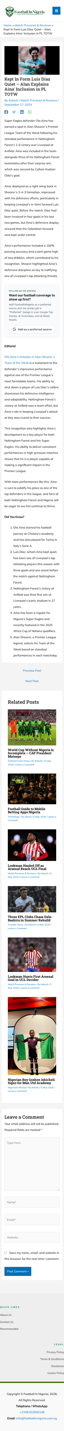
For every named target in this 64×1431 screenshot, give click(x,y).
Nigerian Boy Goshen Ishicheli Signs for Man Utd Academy (31, 1081)
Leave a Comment (24, 764)
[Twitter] (14, 112)
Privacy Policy (55, 1352)
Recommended (9, 1328)
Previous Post (32, 670)
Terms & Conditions (52, 1359)
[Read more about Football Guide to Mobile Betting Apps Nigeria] (32, 788)
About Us (6, 1315)
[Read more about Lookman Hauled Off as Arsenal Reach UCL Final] (32, 845)
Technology (14, 816)
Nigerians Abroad (17, 1087)
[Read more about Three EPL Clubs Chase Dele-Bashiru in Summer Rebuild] (32, 899)
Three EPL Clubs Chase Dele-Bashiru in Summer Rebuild (30, 918)
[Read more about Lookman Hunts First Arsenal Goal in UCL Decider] (32, 954)
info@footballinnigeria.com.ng (36, 1418)
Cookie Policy (55, 1373)
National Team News (19, 760)
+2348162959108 (32, 1412)
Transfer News (15, 924)
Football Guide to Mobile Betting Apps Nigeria (26, 810)
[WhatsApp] (29, 112)
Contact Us (6, 1322)
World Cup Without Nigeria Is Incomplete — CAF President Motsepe (31, 753)
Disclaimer (57, 1366)
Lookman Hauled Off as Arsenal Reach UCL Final (27, 867)
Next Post (32, 681)
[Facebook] (6, 112)
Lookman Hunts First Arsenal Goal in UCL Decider (30, 978)
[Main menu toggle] (56, 11)
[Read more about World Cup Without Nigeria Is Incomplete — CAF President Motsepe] (32, 727)
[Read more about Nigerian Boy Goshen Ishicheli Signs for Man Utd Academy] (32, 1035)
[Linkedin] (22, 112)
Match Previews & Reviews (39, 100)
